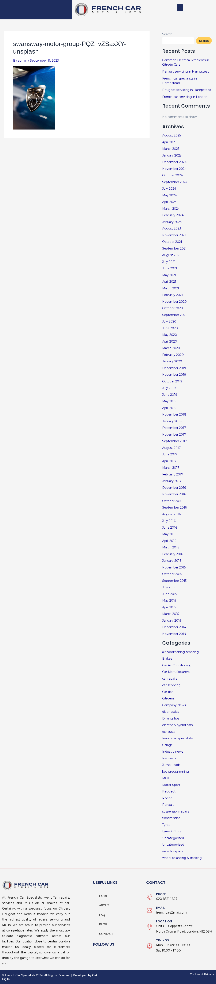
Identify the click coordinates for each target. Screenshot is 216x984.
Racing (167, 798)
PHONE (161, 894)
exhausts (168, 732)
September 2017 (174, 441)
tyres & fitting (172, 831)
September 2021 (174, 248)
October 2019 (172, 381)
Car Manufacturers (175, 672)
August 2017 (171, 448)
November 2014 (174, 634)
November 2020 (174, 302)
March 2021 (170, 288)
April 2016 (169, 541)
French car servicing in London (184, 97)
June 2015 (169, 594)
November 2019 (174, 375)
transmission (171, 818)
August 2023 (171, 228)
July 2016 (169, 521)
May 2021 (169, 275)
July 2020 (169, 321)
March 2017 (170, 468)
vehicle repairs (172, 851)
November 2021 (174, 235)
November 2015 (174, 567)
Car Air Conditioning (176, 665)
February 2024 (173, 215)
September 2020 (175, 315)
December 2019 (174, 368)
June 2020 (170, 328)
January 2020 (172, 361)
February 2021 (172, 295)
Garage (167, 745)
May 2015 (169, 600)
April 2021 (169, 281)
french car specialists (177, 738)
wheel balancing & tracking (182, 858)
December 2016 (174, 488)
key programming (175, 771)
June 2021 (169, 268)
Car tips (167, 692)
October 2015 (172, 574)
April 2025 (169, 142)
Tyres (166, 825)
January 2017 (171, 481)
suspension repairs (175, 811)
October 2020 (172, 308)
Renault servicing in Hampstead (185, 71)
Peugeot (169, 791)
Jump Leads (171, 765)
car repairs (169, 678)
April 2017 (169, 461)
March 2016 (170, 547)
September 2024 (174, 182)
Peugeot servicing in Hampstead (186, 90)
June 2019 (169, 395)
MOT (165, 778)
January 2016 (171, 561)
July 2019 (169, 388)
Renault (168, 805)
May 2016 (169, 534)
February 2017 (172, 474)
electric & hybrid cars (177, 725)
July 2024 (169, 188)
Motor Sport (171, 785)
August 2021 (171, 255)
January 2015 (171, 620)
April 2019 (169, 408)
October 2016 (172, 501)
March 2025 (170, 149)
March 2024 (171, 209)
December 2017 (174, 428)
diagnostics (170, 712)
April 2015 (169, 607)
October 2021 (172, 242)
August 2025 (171, 135)
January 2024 (172, 222)
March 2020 (171, 348)
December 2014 (174, 627)
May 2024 (169, 195)
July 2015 (168, 587)
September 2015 (174, 581)
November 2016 (174, 494)
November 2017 (174, 434)
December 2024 (174, 162)
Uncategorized (173, 844)
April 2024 (169, 202)
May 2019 (169, 401)
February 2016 (172, 554)
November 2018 (174, 414)
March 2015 (170, 614)
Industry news (172, 751)
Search (167, 34)
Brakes (167, 658)
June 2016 (169, 527)
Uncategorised (173, 838)
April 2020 (169, 341)
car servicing (171, 685)
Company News (174, 705)
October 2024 (172, 175)
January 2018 (172, 421)
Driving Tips (170, 718)
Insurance (169, 758)
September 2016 (174, 507)
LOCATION (164, 921)
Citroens (168, 698)
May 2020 (169, 335)
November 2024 (174, 169)
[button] (180, 7)
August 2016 (171, 514)
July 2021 (169, 262)
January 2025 (171, 155)
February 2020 (173, 355)
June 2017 (169, 454)
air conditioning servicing (180, 652)
